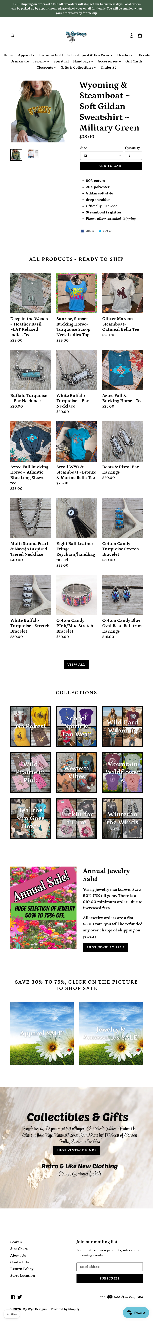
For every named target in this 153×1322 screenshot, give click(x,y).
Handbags (82, 61)
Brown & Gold (51, 55)
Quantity (132, 148)
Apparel (25, 55)
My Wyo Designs (34, 1309)
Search (16, 1242)
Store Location (22, 1276)
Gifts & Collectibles (77, 67)
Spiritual (61, 61)
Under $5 (108, 67)
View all (76, 664)
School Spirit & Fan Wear (88, 55)
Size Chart (18, 1249)
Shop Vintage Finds (77, 1150)
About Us (18, 1255)
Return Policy (21, 1269)
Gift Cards (134, 61)
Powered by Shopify (65, 1309)
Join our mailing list (96, 1241)
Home (9, 55)
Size (83, 148)
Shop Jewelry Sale (106, 947)
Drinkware (19, 61)
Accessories (108, 61)
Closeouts (45, 67)
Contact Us (19, 1262)
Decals (144, 55)
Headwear (125, 55)
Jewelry (40, 61)
